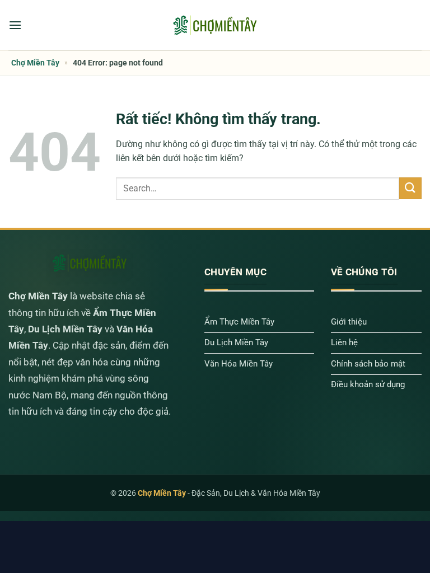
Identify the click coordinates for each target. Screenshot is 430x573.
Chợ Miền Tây (35, 62)
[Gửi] (410, 188)
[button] (15, 25)
